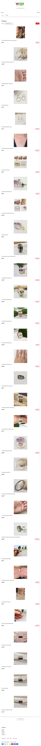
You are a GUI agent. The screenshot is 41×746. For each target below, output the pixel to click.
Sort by (3, 23)
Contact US (3, 734)
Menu (3, 12)
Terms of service (9, 738)
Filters (37, 23)
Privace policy (15, 738)
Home (2, 15)
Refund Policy (4, 738)
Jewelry (3, 729)
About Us (3, 733)
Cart (39, 12)
